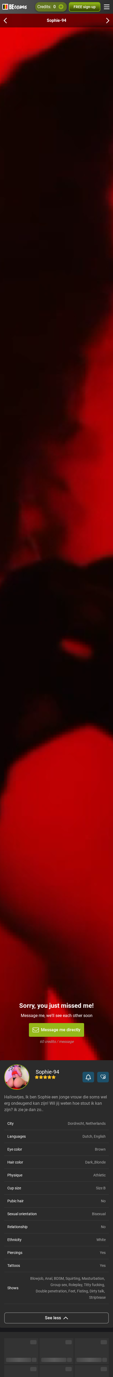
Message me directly (60, 1029)
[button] (88, 1077)
